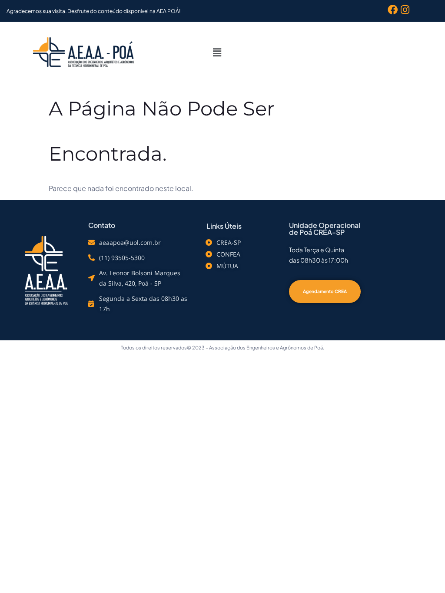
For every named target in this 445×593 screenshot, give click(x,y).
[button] (217, 52)
